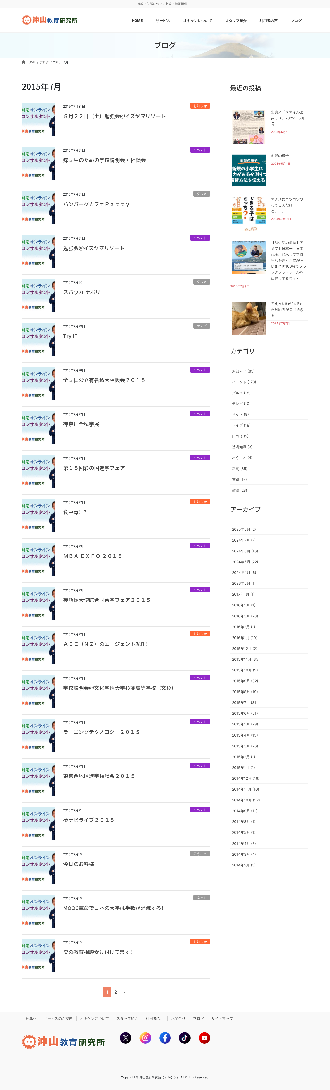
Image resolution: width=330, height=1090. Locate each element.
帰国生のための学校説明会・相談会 (104, 160)
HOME (31, 1018)
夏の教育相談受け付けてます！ (99, 951)
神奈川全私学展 (81, 424)
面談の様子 (280, 155)
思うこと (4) (242, 457)
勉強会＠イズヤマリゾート (94, 248)
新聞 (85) (240, 468)
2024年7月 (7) (244, 540)
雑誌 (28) (239, 490)
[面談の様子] (248, 170)
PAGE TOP (317, 1052)
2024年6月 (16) (245, 551)
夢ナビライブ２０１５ (89, 819)
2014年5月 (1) (243, 832)
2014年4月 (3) (244, 843)
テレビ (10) (241, 403)
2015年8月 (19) (245, 691)
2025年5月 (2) (244, 529)
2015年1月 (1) (243, 767)
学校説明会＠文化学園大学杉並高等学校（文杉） (120, 688)
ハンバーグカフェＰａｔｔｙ (96, 204)
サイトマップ (222, 1018)
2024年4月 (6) (244, 572)
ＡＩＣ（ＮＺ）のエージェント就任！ (107, 644)
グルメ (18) (241, 393)
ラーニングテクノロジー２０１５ (101, 731)
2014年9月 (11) (244, 811)
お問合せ (178, 1018)
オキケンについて (94, 1018)
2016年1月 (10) (244, 637)
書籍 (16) (239, 479)
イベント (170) (244, 382)
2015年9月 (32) (245, 681)
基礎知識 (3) (242, 447)
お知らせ (200, 106)
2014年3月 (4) (244, 854)
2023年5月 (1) (244, 583)
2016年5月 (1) (243, 605)
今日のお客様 (78, 863)
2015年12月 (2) (244, 648)
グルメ (202, 194)
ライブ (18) (241, 425)
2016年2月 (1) (243, 627)
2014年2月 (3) (244, 865)
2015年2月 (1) (243, 757)
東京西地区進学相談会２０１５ (99, 775)
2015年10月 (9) (245, 670)
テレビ (202, 326)
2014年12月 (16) (245, 778)
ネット (202, 898)
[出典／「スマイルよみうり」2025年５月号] (248, 127)
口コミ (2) (240, 436)
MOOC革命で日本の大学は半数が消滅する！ (114, 907)
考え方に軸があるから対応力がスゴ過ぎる (287, 309)
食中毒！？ (76, 512)
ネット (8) (240, 414)
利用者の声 (155, 1018)
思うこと (200, 854)
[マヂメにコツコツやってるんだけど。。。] (248, 213)
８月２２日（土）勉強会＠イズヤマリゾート (114, 116)
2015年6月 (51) (245, 713)
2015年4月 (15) (245, 735)
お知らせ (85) (243, 371)
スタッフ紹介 (127, 1018)
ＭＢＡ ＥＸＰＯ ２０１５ (92, 556)
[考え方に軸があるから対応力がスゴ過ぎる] (248, 318)
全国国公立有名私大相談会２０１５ (104, 380)
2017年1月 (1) (243, 594)
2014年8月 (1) (243, 821)
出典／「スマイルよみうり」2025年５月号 (288, 118)
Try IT (70, 336)
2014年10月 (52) (246, 800)
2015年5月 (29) (245, 724)
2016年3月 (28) (245, 616)
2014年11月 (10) (245, 789)
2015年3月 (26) (245, 746)
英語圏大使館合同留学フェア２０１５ (107, 600)
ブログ (198, 1018)
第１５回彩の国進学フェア (94, 468)
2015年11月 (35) (246, 659)
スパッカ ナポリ (82, 292)
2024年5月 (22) (245, 562)
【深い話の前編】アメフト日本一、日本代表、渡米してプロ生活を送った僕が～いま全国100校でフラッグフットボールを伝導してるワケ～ (288, 260)
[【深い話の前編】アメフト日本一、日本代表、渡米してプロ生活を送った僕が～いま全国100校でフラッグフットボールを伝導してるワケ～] (248, 257)
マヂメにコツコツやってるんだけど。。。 (287, 205)
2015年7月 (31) (245, 702)
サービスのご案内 (58, 1018)
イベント (200, 150)
